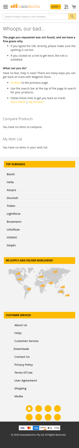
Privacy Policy (23, 365)
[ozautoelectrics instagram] (48, 409)
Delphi (11, 245)
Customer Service (26, 341)
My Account (36, 102)
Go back (16, 82)
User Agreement (25, 380)
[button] (55, 6)
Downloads (21, 349)
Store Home (18, 102)
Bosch (11, 174)
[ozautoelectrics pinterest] (29, 418)
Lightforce (14, 214)
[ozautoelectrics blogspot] (29, 408)
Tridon (11, 206)
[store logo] (25, 5)
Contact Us (22, 357)
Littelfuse (13, 229)
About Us (20, 325)
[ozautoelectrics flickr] (38, 418)
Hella (10, 182)
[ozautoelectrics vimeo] (57, 418)
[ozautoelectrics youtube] (48, 418)
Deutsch (12, 198)
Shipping (20, 388)
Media (18, 396)
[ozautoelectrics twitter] (57, 409)
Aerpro (11, 190)
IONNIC (12, 237)
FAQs (17, 333)
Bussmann (14, 222)
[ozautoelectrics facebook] (38, 409)
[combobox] (39, 16)
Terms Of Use (23, 373)
